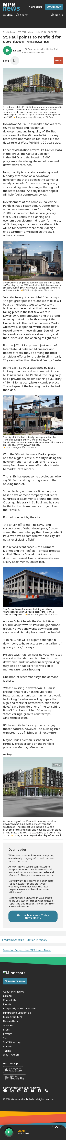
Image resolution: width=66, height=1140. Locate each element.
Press (6, 1029)
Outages (8, 1025)
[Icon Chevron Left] (6, 790)
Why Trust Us (11, 1054)
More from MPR (13, 1017)
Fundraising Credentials (17, 1012)
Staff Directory (12, 1042)
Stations (8, 1046)
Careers (8, 995)
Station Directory (37, 939)
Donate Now (54, 6)
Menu (10, 14)
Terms (7, 1050)
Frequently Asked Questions (20, 1008)
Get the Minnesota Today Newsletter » (33, 916)
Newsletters (10, 1021)
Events (7, 1004)
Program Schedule (13, 939)
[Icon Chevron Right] (59, 790)
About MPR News (13, 991)
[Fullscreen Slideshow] (7, 764)
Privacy (7, 1033)
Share (58, 60)
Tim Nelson (9, 32)
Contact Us (9, 1000)
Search (24, 14)
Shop (6, 1038)
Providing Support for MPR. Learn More (27, 950)
